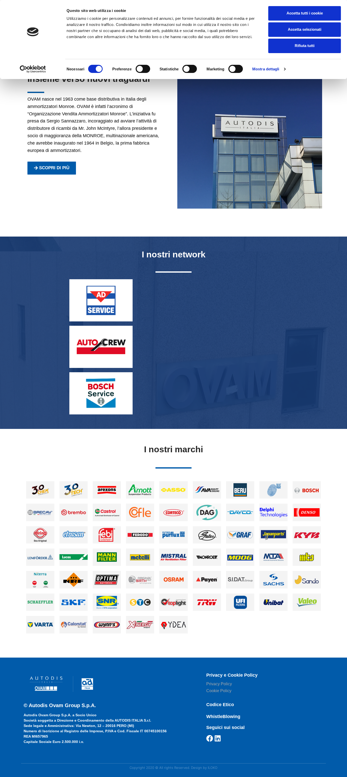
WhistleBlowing (223, 716)
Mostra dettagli (265, 69)
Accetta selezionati (304, 29)
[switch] (143, 69)
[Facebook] (209, 738)
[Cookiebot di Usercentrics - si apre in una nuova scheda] (33, 69)
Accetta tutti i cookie (305, 13)
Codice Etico (220, 704)
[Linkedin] (217, 738)
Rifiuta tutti (304, 45)
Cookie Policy (218, 691)
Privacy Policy (219, 684)
